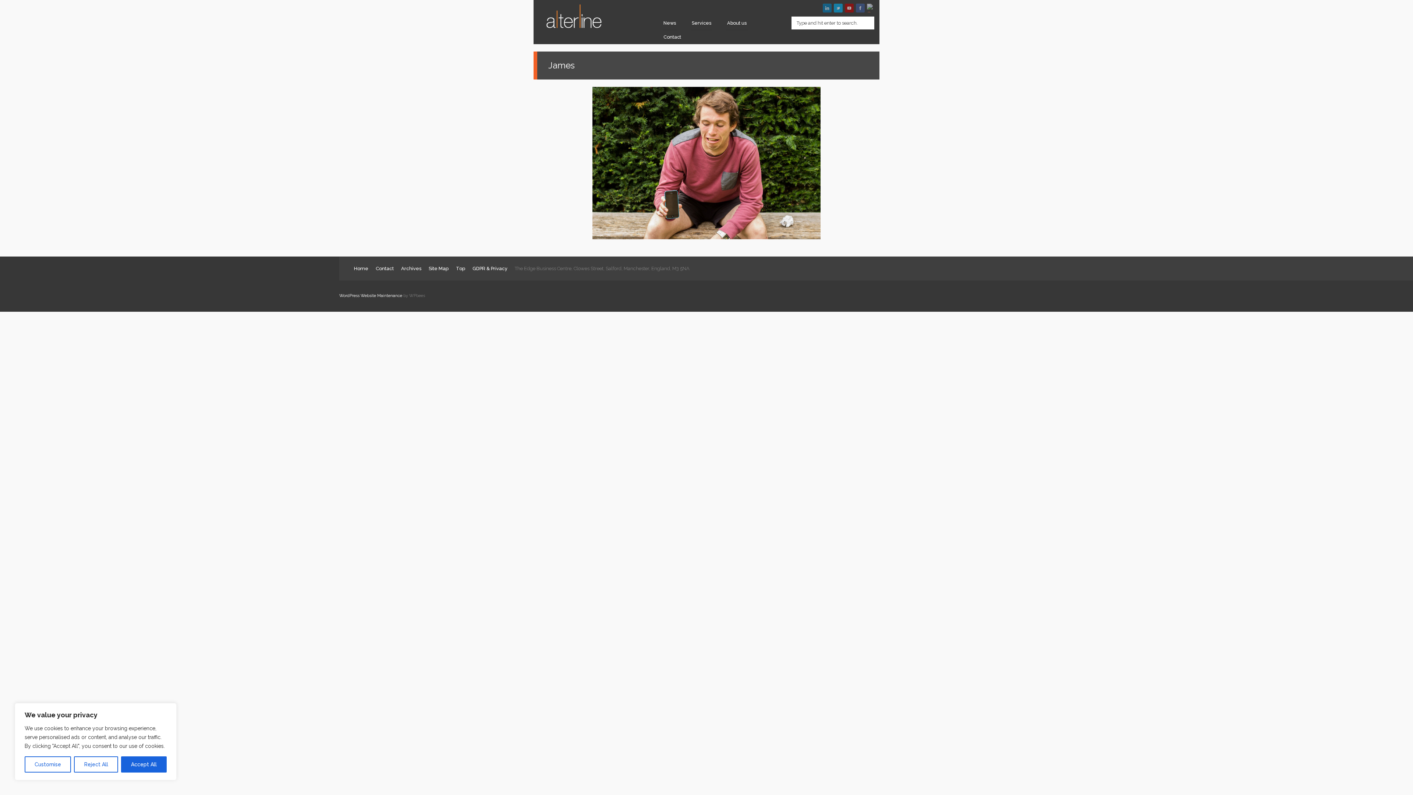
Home (361, 268)
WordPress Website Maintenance (370, 295)
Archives (411, 268)
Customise (48, 764)
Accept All (144, 764)
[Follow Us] (838, 8)
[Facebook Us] (860, 8)
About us (737, 23)
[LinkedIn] (827, 8)
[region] (96, 741)
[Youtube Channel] (849, 8)
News (669, 23)
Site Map (439, 268)
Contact (672, 37)
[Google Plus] (871, 8)
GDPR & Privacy (489, 268)
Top (460, 268)
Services (701, 23)
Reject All (96, 764)
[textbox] (833, 23)
